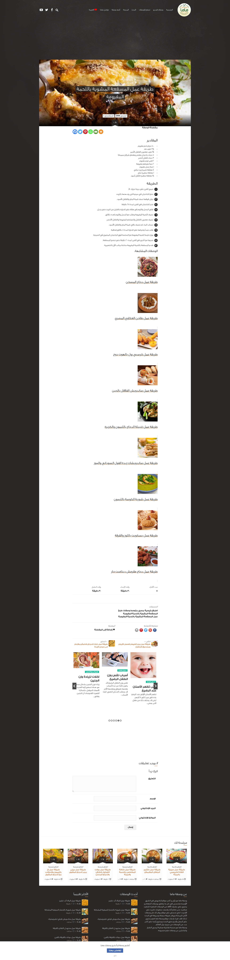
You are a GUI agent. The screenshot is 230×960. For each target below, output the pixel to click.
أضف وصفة (116, 10)
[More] (101, 131)
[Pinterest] (85, 131)
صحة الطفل (88, 669)
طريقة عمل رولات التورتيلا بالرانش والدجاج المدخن (103, 872)
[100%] (177, 862)
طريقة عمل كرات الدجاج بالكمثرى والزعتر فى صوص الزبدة (91, 644)
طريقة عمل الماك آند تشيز (70, 901)
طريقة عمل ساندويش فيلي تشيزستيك (64, 919)
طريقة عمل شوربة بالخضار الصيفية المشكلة (63, 910)
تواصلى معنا (115, 950)
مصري (141, 610)
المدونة (126, 10)
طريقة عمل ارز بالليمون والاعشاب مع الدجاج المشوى (53, 872)
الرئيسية (169, 10)
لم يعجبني (109, 116)
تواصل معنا (104, 10)
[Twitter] (80, 131)
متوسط (134, 610)
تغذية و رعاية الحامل (120, 672)
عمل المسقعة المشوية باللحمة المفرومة (138, 616)
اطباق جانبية (176, 867)
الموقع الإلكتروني (147, 818)
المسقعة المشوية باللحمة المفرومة (140, 614)
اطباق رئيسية (151, 610)
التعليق (151, 778)
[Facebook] (75, 131)
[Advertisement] (115, 39)
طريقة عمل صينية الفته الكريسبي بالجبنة (176, 872)
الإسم (152, 799)
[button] (74, 686)
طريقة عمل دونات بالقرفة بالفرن (67, 937)
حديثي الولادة (151, 670)
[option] (143, 675)
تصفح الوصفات (144, 10)
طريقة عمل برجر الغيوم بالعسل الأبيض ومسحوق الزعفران (134, 644)
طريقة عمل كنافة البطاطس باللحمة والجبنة (127, 872)
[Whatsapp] (90, 131)
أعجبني (121, 116)
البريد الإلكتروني (148, 808)
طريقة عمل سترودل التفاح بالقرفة (67, 928)
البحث (134, 10)
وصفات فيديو (158, 10)
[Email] (95, 131)
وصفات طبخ (124, 610)
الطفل (96, 669)
